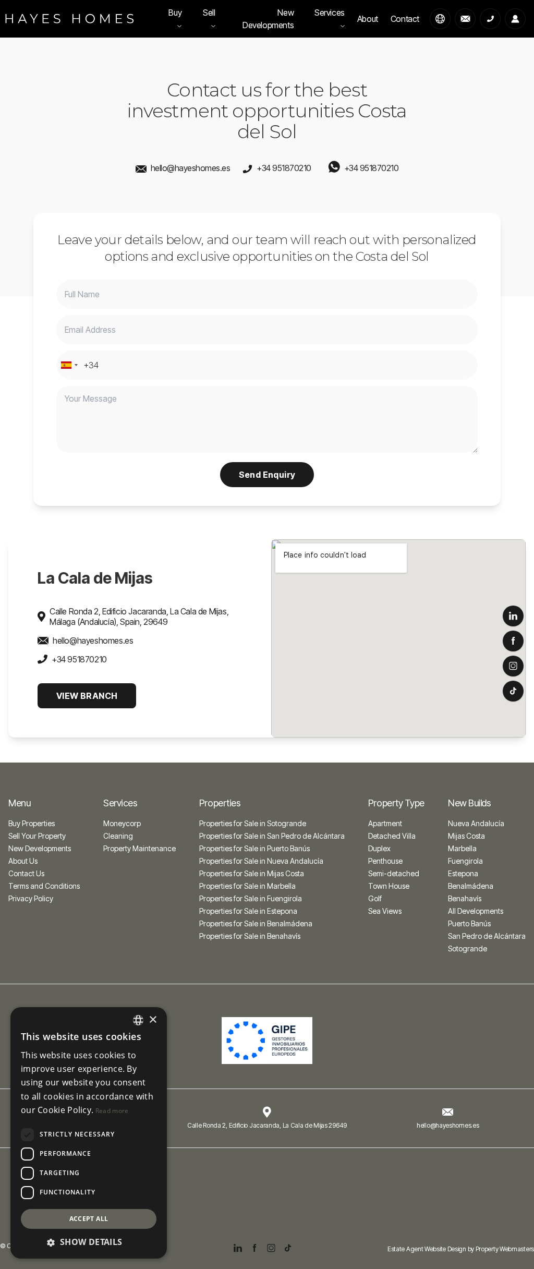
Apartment (385, 823)
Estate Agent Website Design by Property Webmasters (460, 1249)
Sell (209, 12)
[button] (88, 1242)
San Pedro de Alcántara (487, 936)
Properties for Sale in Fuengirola (250, 898)
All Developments (475, 911)
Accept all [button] (88, 1218)
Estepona (463, 873)
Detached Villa (392, 835)
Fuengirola (465, 860)
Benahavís (464, 898)
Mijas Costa (466, 835)
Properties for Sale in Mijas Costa (251, 873)
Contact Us (26, 873)
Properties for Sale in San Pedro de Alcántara (272, 835)
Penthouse (385, 860)
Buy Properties (31, 823)
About (367, 19)
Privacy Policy (30, 898)
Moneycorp (122, 823)
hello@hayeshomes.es (190, 168)
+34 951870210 (284, 168)
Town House (388, 885)
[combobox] (69, 365)
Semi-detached (393, 873)
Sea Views (385, 911)
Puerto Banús (469, 923)
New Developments (268, 18)
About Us (23, 860)
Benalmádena (470, 885)
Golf (375, 898)
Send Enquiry (267, 474)
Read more (112, 1110)
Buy (174, 12)
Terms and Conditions (44, 885)
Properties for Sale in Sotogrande (252, 823)
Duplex (379, 848)
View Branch (86, 696)
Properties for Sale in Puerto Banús (254, 848)
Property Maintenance (139, 848)
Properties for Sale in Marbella (247, 885)
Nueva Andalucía (476, 823)
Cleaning (118, 835)
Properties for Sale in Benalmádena (255, 923)
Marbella (462, 848)
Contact (405, 19)
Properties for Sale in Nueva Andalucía (261, 860)
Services (329, 12)
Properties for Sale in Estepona (248, 911)
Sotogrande (467, 948)
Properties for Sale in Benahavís (249, 936)
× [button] (152, 1020)
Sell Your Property (37, 835)
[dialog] (88, 1133)
